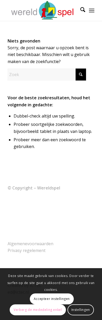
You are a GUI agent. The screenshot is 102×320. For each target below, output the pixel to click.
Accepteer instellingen (52, 299)
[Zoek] (80, 10)
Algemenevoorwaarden (30, 244)
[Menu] (91, 10)
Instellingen (80, 309)
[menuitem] (80, 10)
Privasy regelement (27, 250)
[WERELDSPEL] (42, 10)
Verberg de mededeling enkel (38, 309)
